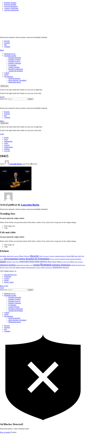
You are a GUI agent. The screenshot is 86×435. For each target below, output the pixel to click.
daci (72, 256)
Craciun (68, 256)
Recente (7, 41)
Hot (5, 45)
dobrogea (52, 259)
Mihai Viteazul (52, 261)
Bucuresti (34, 256)
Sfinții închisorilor (14, 78)
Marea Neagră (15, 261)
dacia (76, 256)
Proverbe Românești (11, 6)
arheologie (16, 256)
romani (36, 264)
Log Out (7, 151)
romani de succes (76, 265)
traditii (43, 267)
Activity (7, 145)
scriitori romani (8, 267)
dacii (79, 256)
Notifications (8, 147)
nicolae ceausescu (78, 261)
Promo (6, 280)
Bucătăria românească (15, 69)
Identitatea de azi (9, 54)
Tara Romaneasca (31, 267)
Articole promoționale (11, 10)
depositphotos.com (10, 275)
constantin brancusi (60, 256)
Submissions (8, 141)
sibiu (14, 267)
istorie (3, 261)
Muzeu (72, 261)
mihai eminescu (41, 261)
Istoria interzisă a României (17, 80)
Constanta (51, 256)
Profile (6, 137)
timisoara (38, 267)
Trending (7, 47)
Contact (6, 278)
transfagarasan (48, 267)
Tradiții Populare (13, 67)
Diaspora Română (10, 4)
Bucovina (27, 256)
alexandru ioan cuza (6, 256)
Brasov (21, 256)
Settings (6, 149)
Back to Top (4, 286)
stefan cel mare (20, 267)
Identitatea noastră (10, 56)
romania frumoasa (61, 264)
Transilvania (57, 267)
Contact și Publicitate (11, 8)
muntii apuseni (66, 261)
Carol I (41, 256)
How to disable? (5, 432)
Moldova (59, 261)
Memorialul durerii (14, 82)
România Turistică (10, 2)
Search (30, 99)
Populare (7, 43)
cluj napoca (46, 256)
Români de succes (14, 61)
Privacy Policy (9, 282)
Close (2, 288)
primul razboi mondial (22, 265)
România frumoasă (14, 57)
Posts (6, 139)
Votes (6, 143)
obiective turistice (8, 265)
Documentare (8, 76)
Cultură (6, 73)
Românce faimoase (14, 63)
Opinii (6, 75)
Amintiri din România (15, 71)
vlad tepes (65, 267)
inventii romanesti (60, 259)
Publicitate (7, 276)
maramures (9, 261)
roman (31, 265)
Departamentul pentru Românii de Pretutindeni (27, 258)
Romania (45, 264)
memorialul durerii (27, 261)
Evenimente (12, 65)
